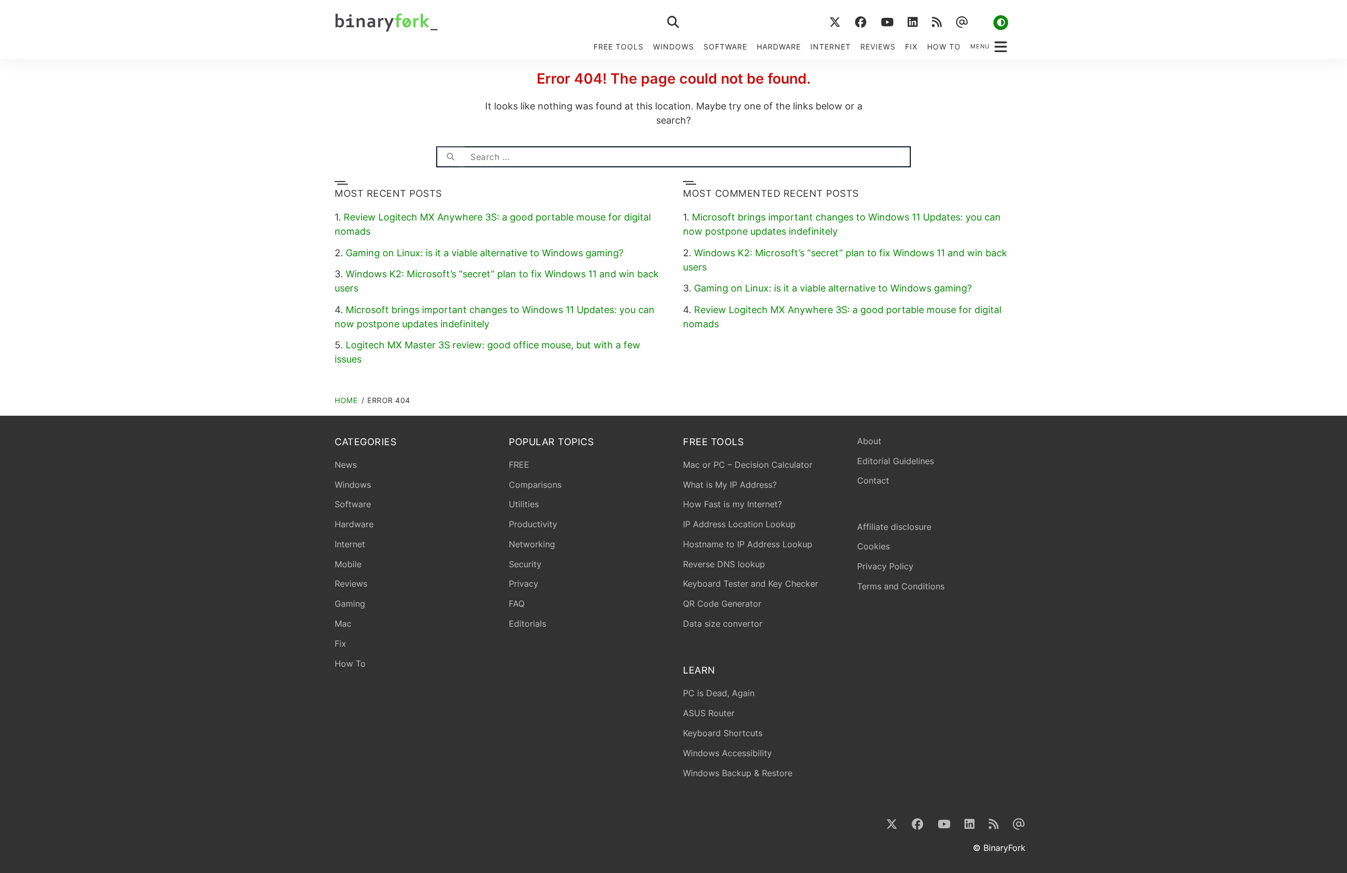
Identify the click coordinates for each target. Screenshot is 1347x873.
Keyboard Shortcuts (722, 733)
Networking (532, 544)
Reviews (878, 46)
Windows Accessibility (727, 753)
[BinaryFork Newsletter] (961, 22)
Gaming (350, 603)
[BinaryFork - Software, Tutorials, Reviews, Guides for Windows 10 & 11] (468, 22)
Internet (830, 46)
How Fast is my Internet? (732, 504)
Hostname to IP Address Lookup (747, 544)
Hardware (779, 46)
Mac (343, 623)
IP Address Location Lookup (739, 524)
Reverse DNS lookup (724, 564)
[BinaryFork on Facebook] (860, 22)
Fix (911, 46)
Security (525, 564)
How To (944, 46)
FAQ (517, 603)
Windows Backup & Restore (737, 773)
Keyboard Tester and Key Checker (750, 583)
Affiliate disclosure (894, 526)
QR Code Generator (722, 603)
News (346, 464)
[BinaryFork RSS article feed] (936, 22)
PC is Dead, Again (719, 693)
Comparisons (535, 484)
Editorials (527, 623)
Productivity (533, 524)
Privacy (523, 583)
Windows (673, 46)
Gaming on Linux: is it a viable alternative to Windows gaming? (485, 252)
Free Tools (619, 46)
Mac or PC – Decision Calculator (747, 464)
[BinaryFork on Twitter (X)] (835, 22)
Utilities (524, 504)
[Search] (450, 156)
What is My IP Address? (730, 484)
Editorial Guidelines (895, 461)
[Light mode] (1000, 22)
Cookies (873, 546)
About (869, 441)
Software (725, 46)
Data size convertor (722, 623)
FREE (519, 464)
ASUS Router (709, 713)
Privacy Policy (885, 566)
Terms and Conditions (900, 586)
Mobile (348, 564)
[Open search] (673, 22)
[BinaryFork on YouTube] (886, 22)
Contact (873, 480)
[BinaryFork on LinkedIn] (912, 22)
